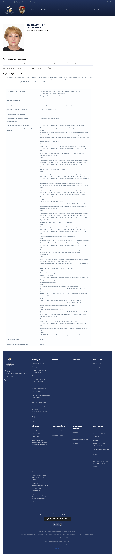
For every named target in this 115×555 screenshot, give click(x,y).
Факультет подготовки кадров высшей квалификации (101, 450)
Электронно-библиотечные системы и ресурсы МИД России (40, 478)
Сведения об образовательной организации (41, 396)
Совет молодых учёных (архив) (59, 431)
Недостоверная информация (40, 406)
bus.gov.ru (57, 548)
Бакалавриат (35, 430)
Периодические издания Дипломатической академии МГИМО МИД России (40, 496)
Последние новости (99, 433)
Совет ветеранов (98, 458)
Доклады (75, 432)
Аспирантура (97, 367)
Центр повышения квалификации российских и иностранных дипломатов (40, 442)
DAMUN (95, 467)
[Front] (9, 361)
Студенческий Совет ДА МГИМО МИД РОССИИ (39, 371)
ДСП (73, 436)
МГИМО (43, 10)
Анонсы (95, 430)
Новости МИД (97, 437)
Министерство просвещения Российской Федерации (57, 545)
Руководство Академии (38, 363)
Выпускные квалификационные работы (40, 484)
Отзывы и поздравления (39, 388)
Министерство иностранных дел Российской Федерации (57, 538)
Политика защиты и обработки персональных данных (39, 411)
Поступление (52, 10)
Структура (35, 367)
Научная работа (71, 10)
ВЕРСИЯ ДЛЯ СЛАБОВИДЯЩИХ (59, 518)
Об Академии (35, 10)
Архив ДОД (96, 370)
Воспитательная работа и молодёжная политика (100, 462)
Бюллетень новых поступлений (37, 489)
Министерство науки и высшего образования (57, 541)
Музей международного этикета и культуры (39, 380)
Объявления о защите (58, 435)
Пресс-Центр (98, 10)
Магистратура (97, 363)
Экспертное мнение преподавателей (99, 444)
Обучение (61, 10)
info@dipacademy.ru (21, 2)
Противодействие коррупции (40, 402)
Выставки (95, 454)
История (34, 376)
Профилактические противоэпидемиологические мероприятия (41, 419)
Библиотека (107, 10)
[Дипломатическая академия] (9, 9)
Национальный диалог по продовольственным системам (80, 441)
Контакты (8, 2)
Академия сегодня (37, 391)
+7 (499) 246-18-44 (36, 2)
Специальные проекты (85, 10)
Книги (33, 501)
